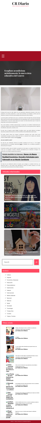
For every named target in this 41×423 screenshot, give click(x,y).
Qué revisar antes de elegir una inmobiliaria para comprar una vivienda (27, 392)
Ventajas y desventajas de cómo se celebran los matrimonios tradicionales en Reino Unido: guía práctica (21, 197)
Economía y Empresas (12, 280)
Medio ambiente (11, 295)
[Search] (36, 262)
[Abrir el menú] (3, 56)
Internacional (10, 293)
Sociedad (9, 306)
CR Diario (20, 3)
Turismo (9, 313)
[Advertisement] (20, 29)
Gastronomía (10, 288)
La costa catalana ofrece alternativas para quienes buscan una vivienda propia (21, 253)
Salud (8, 303)
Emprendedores (11, 285)
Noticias (9, 301)
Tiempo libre (10, 311)
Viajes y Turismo (11, 316)
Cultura (9, 275)
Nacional (9, 298)
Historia (9, 290)
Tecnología (10, 308)
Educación (9, 282)
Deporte (9, 277)
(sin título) (17, 337)
